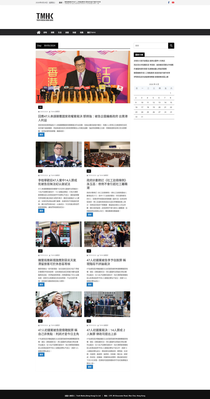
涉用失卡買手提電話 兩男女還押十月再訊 (149, 61)
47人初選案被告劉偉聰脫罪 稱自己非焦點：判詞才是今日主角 (58, 332)
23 (136, 112)
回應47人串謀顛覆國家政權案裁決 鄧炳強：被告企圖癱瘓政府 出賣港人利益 (83, 118)
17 (142, 107)
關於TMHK (91, 32)
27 (159, 112)
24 (142, 112)
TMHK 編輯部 (55, 112)
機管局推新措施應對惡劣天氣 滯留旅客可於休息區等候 (57, 262)
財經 (74, 32)
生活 (59, 32)
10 (142, 102)
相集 (81, 32)
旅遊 (67, 32)
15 (171, 102)
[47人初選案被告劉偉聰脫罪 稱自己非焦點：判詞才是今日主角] (59, 304)
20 (159, 107)
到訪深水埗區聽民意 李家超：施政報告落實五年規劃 (153, 65)
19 (154, 107)
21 (165, 107)
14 (165, 102)
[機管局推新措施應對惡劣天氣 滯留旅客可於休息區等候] (59, 234)
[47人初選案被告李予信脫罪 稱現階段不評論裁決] (107, 234)
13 (159, 102)
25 (148, 112)
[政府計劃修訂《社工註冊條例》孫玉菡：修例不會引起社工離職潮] (107, 154)
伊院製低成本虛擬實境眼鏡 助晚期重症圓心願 (151, 77)
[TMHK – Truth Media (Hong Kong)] (39, 32)
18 (148, 107)
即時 (45, 32)
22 (171, 107)
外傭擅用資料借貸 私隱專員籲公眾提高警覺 (150, 69)
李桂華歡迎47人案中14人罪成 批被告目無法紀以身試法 (57, 182)
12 (154, 102)
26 (154, 112)
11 (148, 102)
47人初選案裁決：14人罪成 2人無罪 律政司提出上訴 (106, 332)
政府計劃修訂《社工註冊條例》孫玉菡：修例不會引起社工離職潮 (107, 184)
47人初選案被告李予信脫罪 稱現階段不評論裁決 (106, 262)
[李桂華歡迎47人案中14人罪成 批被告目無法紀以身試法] (59, 154)
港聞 (52, 32)
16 (136, 107)
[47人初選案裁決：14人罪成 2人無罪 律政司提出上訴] (107, 304)
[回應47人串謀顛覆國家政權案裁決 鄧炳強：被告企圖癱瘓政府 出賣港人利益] (83, 77)
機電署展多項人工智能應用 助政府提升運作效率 (83, 2)
